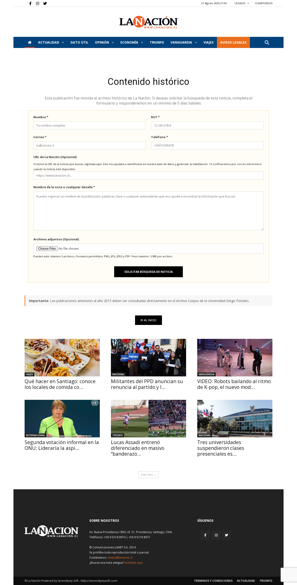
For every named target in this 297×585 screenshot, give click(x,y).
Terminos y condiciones (213, 581)
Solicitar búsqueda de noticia (148, 272)
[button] (266, 43)
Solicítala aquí (133, 563)
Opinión (102, 42)
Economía (129, 42)
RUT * (155, 117)
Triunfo (157, 42)
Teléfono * (159, 137)
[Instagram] (35, 3)
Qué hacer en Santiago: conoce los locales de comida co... (60, 384)
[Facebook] (28, 3)
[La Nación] (148, 22)
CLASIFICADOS (263, 3)
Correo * (39, 137)
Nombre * (40, 117)
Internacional (35, 435)
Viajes (29, 374)
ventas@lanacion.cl (119, 558)
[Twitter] (43, 3)
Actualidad (49, 42)
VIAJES (208, 42)
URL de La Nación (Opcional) (55, 157)
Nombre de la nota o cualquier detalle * (64, 187)
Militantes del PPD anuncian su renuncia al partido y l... (147, 384)
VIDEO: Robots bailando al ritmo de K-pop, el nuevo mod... (234, 384)
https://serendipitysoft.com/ (99, 581)
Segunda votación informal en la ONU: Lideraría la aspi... (62, 445)
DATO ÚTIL (79, 42)
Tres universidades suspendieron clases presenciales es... (220, 448)
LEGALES (240, 3)
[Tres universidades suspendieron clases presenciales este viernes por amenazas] (234, 418)
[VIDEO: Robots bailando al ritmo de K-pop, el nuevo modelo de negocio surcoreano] (234, 357)
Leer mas (147, 475)
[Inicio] (30, 42)
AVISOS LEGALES (233, 42)
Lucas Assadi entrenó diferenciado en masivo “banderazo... (137, 448)
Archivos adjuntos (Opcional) (56, 239)
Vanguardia (182, 42)
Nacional (118, 374)
